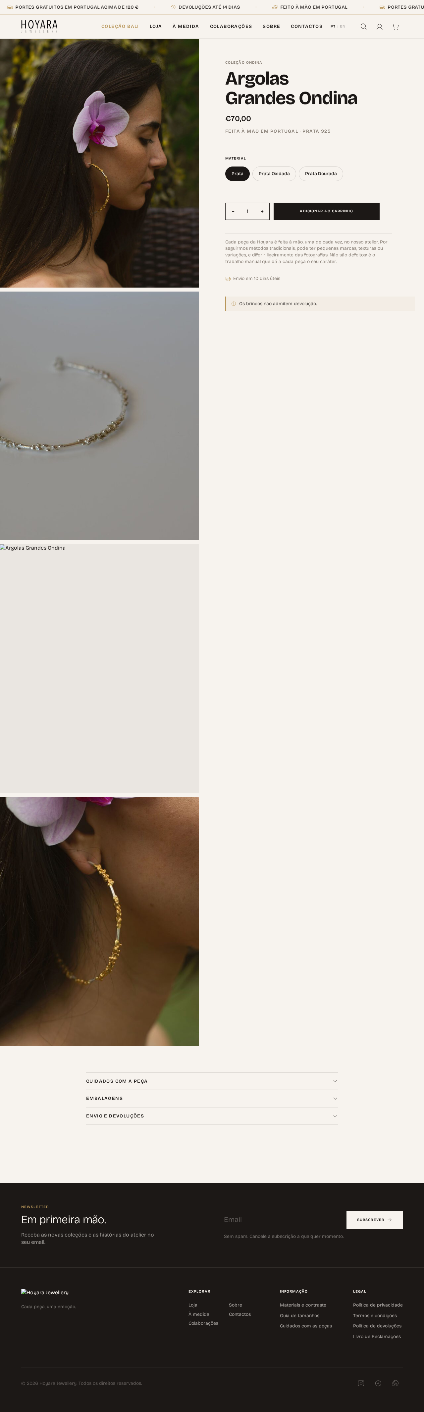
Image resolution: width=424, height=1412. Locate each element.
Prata (237, 173)
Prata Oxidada (274, 173)
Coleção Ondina (243, 62)
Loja (156, 26)
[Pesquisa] (363, 26)
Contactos (307, 26)
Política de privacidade (378, 1305)
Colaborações (231, 26)
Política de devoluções (377, 1326)
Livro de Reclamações (377, 1336)
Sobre (271, 26)
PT (333, 26)
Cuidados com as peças (306, 1326)
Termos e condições (375, 1315)
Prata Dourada (321, 173)
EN (342, 26)
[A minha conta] (379, 26)
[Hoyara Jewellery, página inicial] (39, 26)
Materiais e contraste (303, 1305)
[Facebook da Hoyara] (378, 1383)
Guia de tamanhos (299, 1315)
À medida (186, 26)
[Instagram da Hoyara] (361, 1383)
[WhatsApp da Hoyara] (395, 1383)
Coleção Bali (120, 26)
